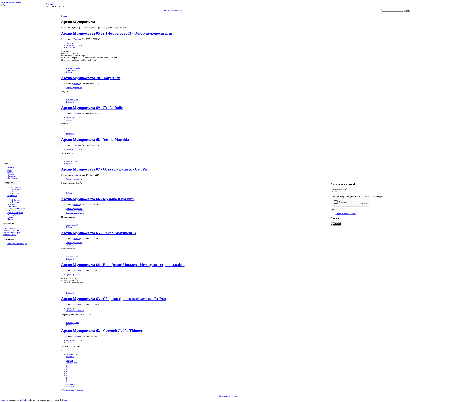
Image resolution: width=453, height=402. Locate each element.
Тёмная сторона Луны (16, 208)
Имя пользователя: (339, 189)
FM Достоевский (14, 187)
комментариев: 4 (72, 323)
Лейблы (69, 120)
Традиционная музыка (75, 213)
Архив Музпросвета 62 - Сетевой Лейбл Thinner (102, 330)
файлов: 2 (70, 72)
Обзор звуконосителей (75, 211)
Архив (14, 191)
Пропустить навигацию (10, 2)
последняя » (71, 386)
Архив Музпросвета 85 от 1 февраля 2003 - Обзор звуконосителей (116, 33)
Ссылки (10, 174)
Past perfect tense (9, 235)
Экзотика (11, 204)
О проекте (11, 176)
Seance (10, 217)
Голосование (17, 202)
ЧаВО (9, 170)
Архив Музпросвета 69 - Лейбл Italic (92, 107)
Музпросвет (12, 196)
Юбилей (15, 194)
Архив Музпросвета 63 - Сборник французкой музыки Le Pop (113, 299)
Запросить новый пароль (346, 214)
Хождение (11, 206)
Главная (64, 16)
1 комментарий (72, 225)
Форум (10, 172)
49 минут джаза (13, 215)
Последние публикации (172, 10)
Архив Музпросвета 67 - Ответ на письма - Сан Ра (104, 169)
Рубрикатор (17, 200)
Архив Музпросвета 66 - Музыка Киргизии (97, 199)
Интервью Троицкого (11, 230)
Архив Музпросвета (11, 228)
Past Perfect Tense (14, 211)
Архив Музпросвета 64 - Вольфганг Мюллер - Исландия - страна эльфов (123, 265)
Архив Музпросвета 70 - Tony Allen (90, 78)
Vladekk (76, 39)
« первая (69, 361)
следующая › (71, 384)
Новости (10, 167)
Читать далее (71, 70)
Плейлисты (16, 189)
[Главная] (5, 5)
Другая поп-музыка (15, 213)
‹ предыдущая (71, 363)
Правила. (4, 400)
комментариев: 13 (73, 68)
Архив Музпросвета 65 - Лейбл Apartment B (98, 233)
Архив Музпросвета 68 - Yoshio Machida (95, 139)
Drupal (64, 400)
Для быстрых (12, 178)
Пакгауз (10, 219)
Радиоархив (51, 4)
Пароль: (335, 191)
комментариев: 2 (72, 100)
